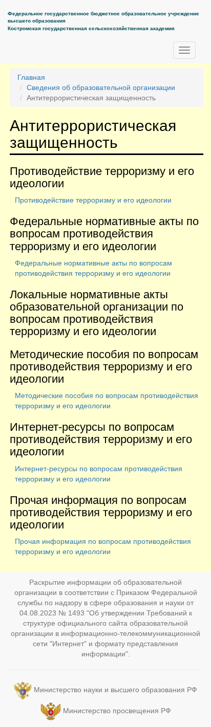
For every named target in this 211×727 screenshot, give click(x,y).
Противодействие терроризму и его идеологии (93, 200)
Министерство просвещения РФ (117, 711)
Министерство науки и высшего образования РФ (115, 690)
